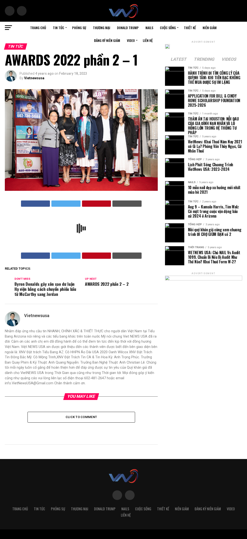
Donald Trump (128, 27)
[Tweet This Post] (66, 203)
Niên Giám (210, 27)
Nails (149, 27)
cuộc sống (168, 27)
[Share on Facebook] (35, 203)
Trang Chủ (38, 27)
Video (131, 40)
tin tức (58, 27)
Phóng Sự (79, 27)
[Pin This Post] (96, 203)
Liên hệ (148, 40)
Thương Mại (101, 27)
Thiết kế (190, 27)
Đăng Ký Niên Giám (107, 40)
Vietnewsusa (34, 78)
